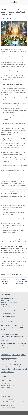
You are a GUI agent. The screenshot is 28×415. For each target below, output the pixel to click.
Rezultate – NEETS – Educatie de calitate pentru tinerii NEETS (21, 281)
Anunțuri (3, 7)
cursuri (23, 354)
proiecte (11, 369)
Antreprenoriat (16, 354)
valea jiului (10, 371)
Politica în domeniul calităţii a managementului (13, 309)
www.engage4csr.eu (6, 306)
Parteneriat (5, 369)
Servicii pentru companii (20, 369)
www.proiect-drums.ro (7, 298)
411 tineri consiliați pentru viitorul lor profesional (6, 281)
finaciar (4, 357)
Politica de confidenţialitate (8, 313)
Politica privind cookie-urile (8, 316)
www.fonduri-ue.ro (6, 304)
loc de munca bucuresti (7, 364)
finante (9, 357)
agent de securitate (6, 354)
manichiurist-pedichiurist (14, 366)
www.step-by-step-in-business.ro (9, 302)
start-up (4, 371)
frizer (14, 359)
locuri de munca (18, 364)
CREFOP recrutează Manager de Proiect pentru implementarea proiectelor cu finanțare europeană (14, 344)
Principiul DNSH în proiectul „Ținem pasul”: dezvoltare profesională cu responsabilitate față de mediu (13, 327)
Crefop (16, 18)
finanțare (15, 357)
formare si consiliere (6, 359)
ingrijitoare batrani (6, 361)
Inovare (14, 361)
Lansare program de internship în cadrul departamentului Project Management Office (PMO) (12, 336)
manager (4, 366)
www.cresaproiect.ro (6, 300)
